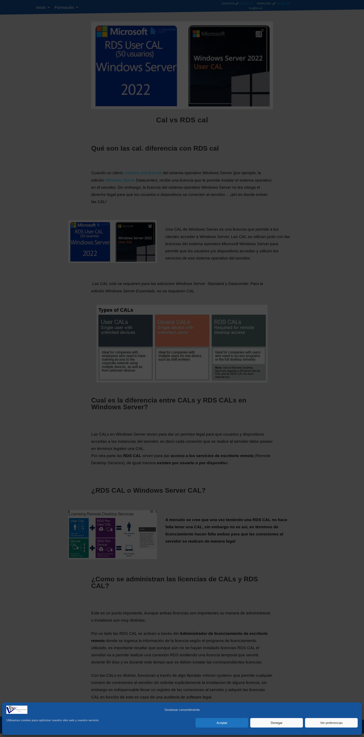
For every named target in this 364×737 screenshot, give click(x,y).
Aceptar (222, 723)
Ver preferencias (331, 723)
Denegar (276, 723)
